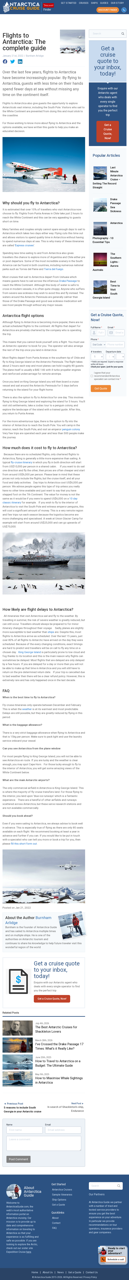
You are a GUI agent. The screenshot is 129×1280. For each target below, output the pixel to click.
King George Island (29, 652)
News (60, 1272)
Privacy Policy (90, 1277)
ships (51, 632)
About (55, 1217)
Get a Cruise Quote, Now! (52, 998)
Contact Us (92, 1272)
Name (9, 1124)
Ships (94, 3)
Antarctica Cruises (62, 1189)
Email (48, 1124)
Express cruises (24, 245)
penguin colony (71, 429)
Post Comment (18, 1159)
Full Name (96, 327)
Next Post (76, 1103)
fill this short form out (24, 843)
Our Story (117, 3)
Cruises (84, 3)
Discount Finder (107, 10)
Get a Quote (58, 1204)
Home (34, 1272)
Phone (95, 339)
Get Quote (101, 388)
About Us (48, 1272)
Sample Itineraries (62, 1194)
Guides (104, 3)
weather (27, 709)
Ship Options (59, 1199)
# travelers (96, 351)
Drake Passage (68, 280)
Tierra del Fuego (53, 269)
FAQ (54, 1227)
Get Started (68, 3)
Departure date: (113, 351)
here (28, 1251)
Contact (56, 1222)
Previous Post (14, 1103)
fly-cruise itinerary (21, 462)
